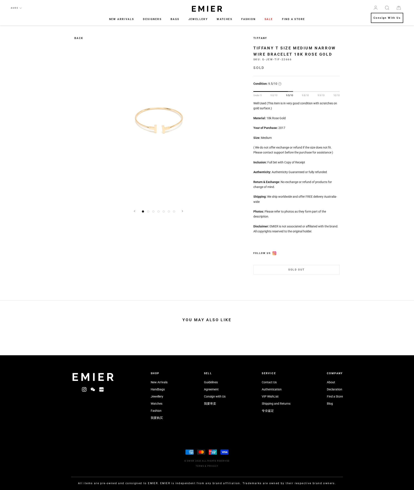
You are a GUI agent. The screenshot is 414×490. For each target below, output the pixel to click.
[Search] (387, 8)
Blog (330, 403)
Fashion (248, 19)
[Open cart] (399, 8)
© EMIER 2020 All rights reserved (207, 461)
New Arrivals (121, 19)
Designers (152, 19)
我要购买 (157, 418)
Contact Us (269, 382)
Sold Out (296, 269)
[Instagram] (84, 389)
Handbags (158, 389)
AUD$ (14, 8)
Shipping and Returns (276, 403)
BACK (78, 38)
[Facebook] (274, 252)
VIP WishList (270, 396)
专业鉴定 (268, 410)
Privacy (212, 466)
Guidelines (211, 382)
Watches (224, 19)
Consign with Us (215, 396)
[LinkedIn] (101, 389)
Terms (200, 466)
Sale (269, 19)
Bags (175, 19)
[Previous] (134, 211)
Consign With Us (387, 18)
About (331, 382)
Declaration (334, 389)
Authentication (272, 389)
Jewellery (198, 19)
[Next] (182, 211)
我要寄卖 (210, 403)
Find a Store (335, 396)
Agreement (211, 389)
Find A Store (293, 19)
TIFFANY (260, 38)
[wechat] (93, 389)
